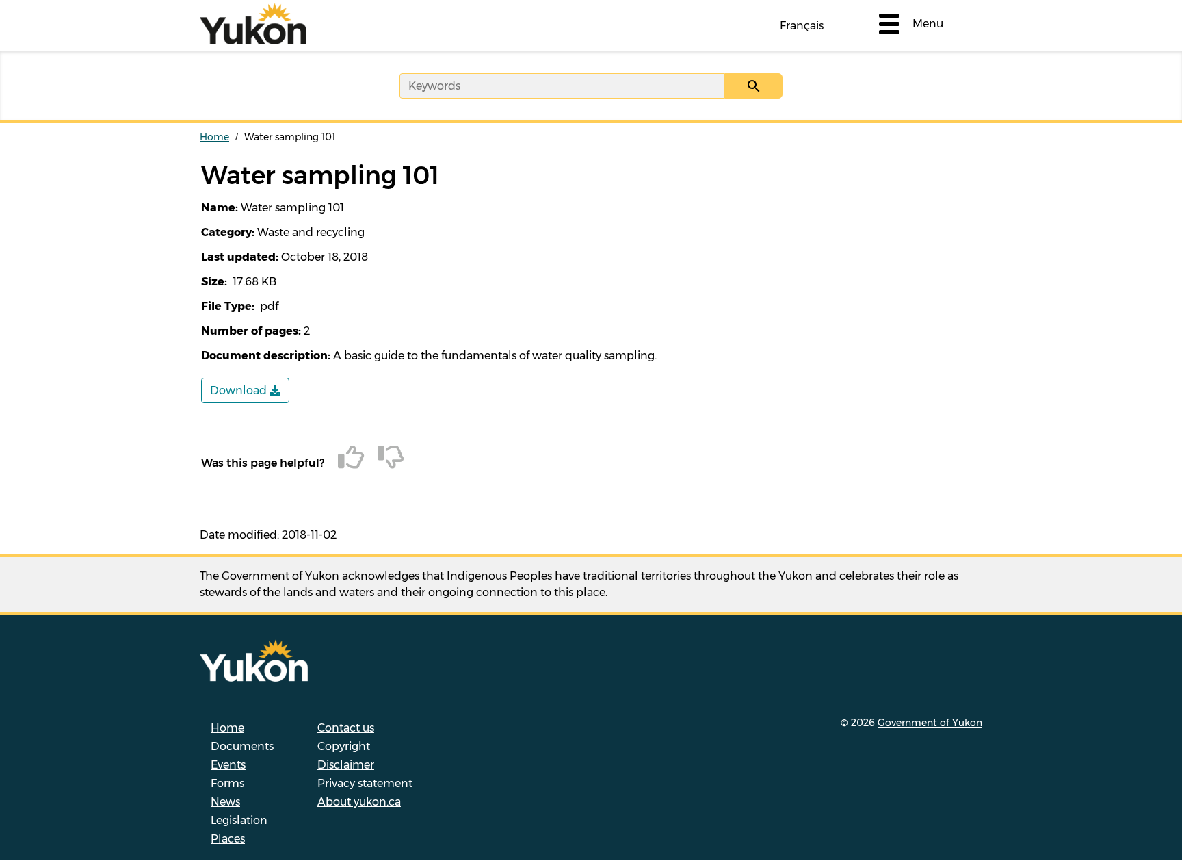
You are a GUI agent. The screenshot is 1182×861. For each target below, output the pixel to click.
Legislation (239, 820)
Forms (227, 783)
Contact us (345, 727)
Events (228, 764)
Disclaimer (345, 764)
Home (214, 137)
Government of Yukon (930, 723)
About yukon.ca (359, 801)
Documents (242, 746)
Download (240, 390)
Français (802, 25)
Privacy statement (364, 783)
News (225, 801)
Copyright (343, 746)
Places (228, 838)
